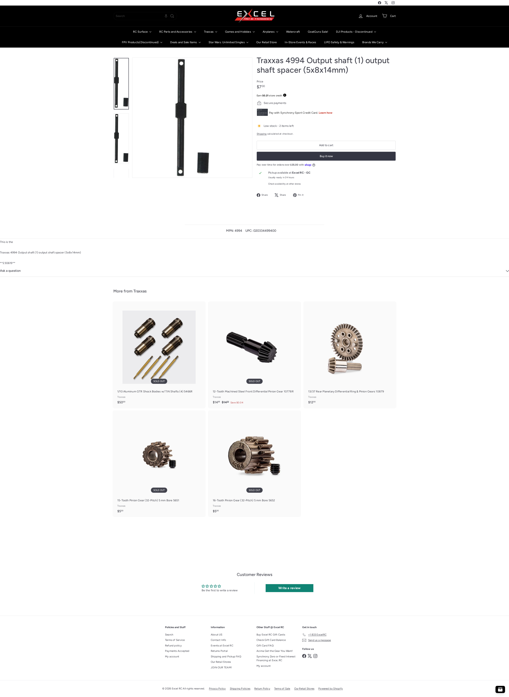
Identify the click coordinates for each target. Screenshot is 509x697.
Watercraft (293, 31)
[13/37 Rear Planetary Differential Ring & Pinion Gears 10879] (350, 354)
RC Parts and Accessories (176, 31)
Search (169, 634)
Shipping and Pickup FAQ (226, 656)
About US (216, 634)
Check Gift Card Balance (271, 639)
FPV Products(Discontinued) (140, 42)
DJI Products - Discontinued (354, 31)
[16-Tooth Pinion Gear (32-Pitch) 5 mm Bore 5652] (254, 463)
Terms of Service (175, 639)
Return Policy (262, 688)
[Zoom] (192, 118)
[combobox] (145, 16)
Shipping (262, 133)
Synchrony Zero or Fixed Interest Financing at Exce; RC (275, 658)
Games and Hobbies (238, 31)
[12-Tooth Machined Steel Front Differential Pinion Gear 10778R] (254, 354)
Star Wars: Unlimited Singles (227, 42)
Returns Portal (219, 650)
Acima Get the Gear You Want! (274, 650)
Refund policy (173, 645)
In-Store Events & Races (300, 42)
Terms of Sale (282, 688)
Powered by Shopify (330, 688)
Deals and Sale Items (183, 42)
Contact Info (218, 639)
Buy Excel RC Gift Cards (270, 634)
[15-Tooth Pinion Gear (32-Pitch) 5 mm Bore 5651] (159, 463)
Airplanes (269, 31)
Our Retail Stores (221, 661)
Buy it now (326, 156)
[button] (166, 16)
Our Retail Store (266, 42)
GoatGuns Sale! (318, 31)
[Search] (172, 16)
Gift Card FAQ (265, 645)
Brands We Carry (373, 42)
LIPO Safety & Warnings (339, 42)
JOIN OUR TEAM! (221, 667)
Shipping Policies (240, 688)
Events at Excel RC (222, 645)
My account (172, 656)
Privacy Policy (217, 688)
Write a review (289, 588)
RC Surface (140, 31)
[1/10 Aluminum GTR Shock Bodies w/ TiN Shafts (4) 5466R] (159, 354)
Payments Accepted (177, 650)
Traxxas (209, 31)
